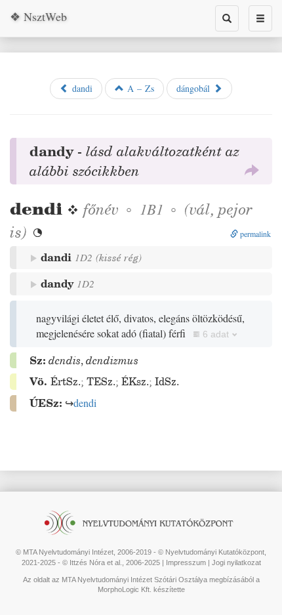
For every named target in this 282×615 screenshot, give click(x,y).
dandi (80, 88)
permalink (254, 233)
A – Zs (139, 88)
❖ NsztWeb (38, 16)
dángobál (194, 88)
